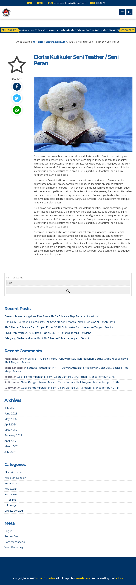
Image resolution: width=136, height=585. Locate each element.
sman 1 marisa (45, 578)
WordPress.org (13, 547)
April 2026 (10, 424)
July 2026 (10, 408)
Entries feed (11, 536)
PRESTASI (10, 499)
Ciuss (119, 578)
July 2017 (10, 452)
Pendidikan (11, 494)
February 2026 (13, 435)
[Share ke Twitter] (17, 98)
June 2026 (10, 413)
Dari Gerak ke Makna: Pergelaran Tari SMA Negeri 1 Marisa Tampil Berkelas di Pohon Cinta (59, 322)
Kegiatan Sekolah (15, 477)
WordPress (83, 578)
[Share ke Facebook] (17, 86)
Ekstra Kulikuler (56, 41)
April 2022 (10, 441)
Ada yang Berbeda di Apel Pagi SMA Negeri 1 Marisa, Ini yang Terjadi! (46, 338)
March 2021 (11, 446)
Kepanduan (11, 483)
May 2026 (10, 419)
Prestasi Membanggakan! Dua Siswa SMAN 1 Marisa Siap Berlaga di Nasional (51, 316)
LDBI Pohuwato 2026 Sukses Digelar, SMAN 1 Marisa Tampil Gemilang (48, 333)
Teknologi (10, 505)
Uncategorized (13, 510)
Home (39, 41)
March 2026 (11, 430)
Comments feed (14, 542)
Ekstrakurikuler (13, 472)
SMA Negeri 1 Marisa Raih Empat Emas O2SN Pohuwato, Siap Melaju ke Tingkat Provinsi (59, 327)
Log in (8, 531)
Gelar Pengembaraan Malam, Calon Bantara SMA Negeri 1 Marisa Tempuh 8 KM (66, 376)
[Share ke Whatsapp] (17, 110)
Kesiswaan (10, 488)
